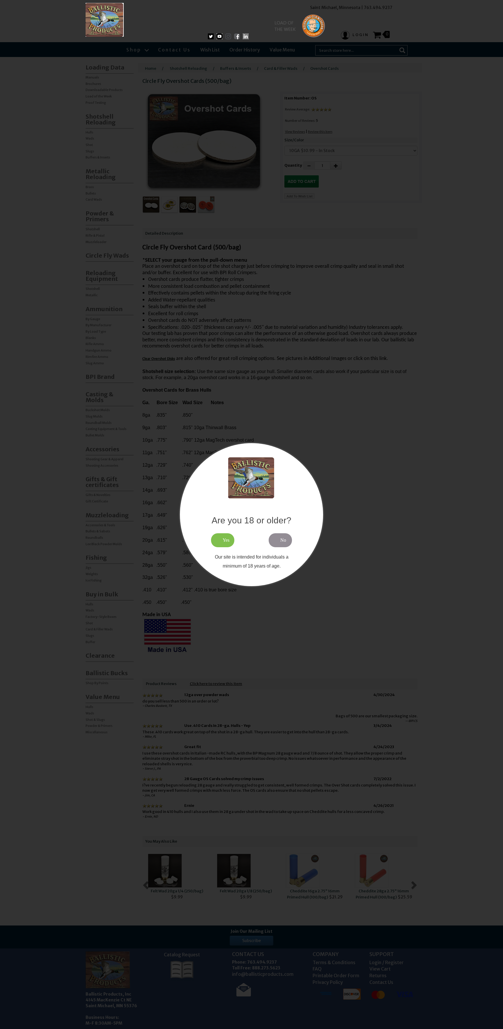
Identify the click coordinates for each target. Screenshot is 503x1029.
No (283, 540)
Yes (226, 540)
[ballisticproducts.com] (105, 20)
